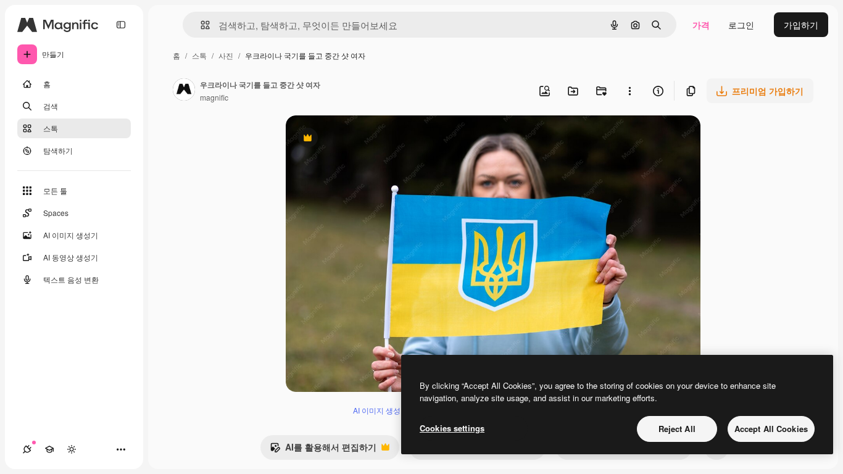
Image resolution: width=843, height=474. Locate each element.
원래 (356, 139)
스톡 (199, 55)
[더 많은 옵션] (629, 90)
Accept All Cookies (771, 428)
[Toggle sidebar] (121, 25)
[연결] (27, 449)
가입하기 (801, 25)
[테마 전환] (71, 449)
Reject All (677, 428)
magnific (214, 97)
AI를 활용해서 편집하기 (323, 450)
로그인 (741, 25)
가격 (701, 25)
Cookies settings (452, 428)
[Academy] (49, 449)
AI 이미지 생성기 (380, 410)
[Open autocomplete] (200, 25)
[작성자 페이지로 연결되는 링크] (184, 90)
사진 (225, 55)
